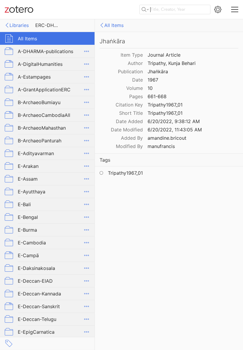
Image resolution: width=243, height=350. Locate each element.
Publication (130, 71)
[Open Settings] (218, 9)
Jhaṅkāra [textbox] (158, 71)
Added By (132, 138)
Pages (136, 96)
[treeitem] (47, 38)
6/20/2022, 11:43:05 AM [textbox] (175, 130)
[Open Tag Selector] (9, 343)
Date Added (129, 121)
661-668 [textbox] (157, 96)
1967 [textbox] (153, 80)
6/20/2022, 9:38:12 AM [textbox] (174, 121)
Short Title (131, 113)
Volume (134, 88)
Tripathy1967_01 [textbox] (165, 105)
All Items (114, 25)
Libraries (19, 25)
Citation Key (129, 105)
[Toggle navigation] (235, 9)
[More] (86, 51)
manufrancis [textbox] (161, 146)
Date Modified (127, 130)
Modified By (129, 146)
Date (137, 80)
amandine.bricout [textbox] (167, 138)
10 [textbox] (150, 88)
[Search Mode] (145, 9)
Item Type (132, 55)
